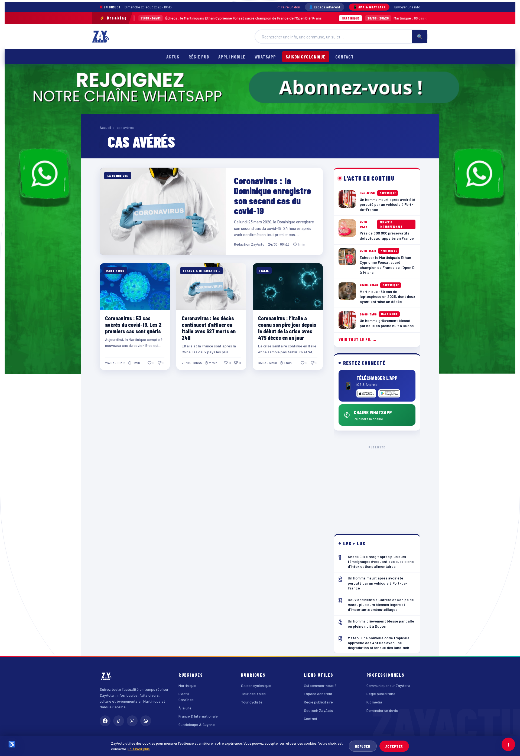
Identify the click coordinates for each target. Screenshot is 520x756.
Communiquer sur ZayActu (388, 685)
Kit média (374, 702)
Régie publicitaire (318, 702)
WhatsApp (265, 56)
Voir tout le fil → (358, 339)
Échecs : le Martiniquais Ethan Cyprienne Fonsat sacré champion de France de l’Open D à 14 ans (171, 18)
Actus (172, 56)
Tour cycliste (251, 702)
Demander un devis (382, 710)
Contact (344, 56)
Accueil (105, 127)
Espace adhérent (318, 693)
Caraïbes (186, 699)
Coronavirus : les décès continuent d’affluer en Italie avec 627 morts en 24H (209, 328)
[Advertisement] (377, 485)
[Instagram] (132, 720)
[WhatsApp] (145, 720)
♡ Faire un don (288, 7)
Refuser (362, 746)
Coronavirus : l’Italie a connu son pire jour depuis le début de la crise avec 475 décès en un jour (287, 328)
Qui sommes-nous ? (320, 685)
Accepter (394, 746)
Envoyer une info (407, 7)
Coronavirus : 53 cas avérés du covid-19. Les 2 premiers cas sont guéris (133, 324)
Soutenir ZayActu (318, 710)
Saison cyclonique (306, 56)
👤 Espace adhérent (324, 7)
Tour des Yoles (253, 693)
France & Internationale (198, 716)
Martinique (187, 685)
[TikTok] (118, 720)
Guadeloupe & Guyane (196, 724)
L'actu (183, 693)
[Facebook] (105, 720)
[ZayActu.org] (100, 37)
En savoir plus (139, 749)
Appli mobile (231, 56)
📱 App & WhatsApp (369, 7)
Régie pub (198, 56)
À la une (184, 708)
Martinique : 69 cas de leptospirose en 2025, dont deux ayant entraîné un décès (387, 18)
